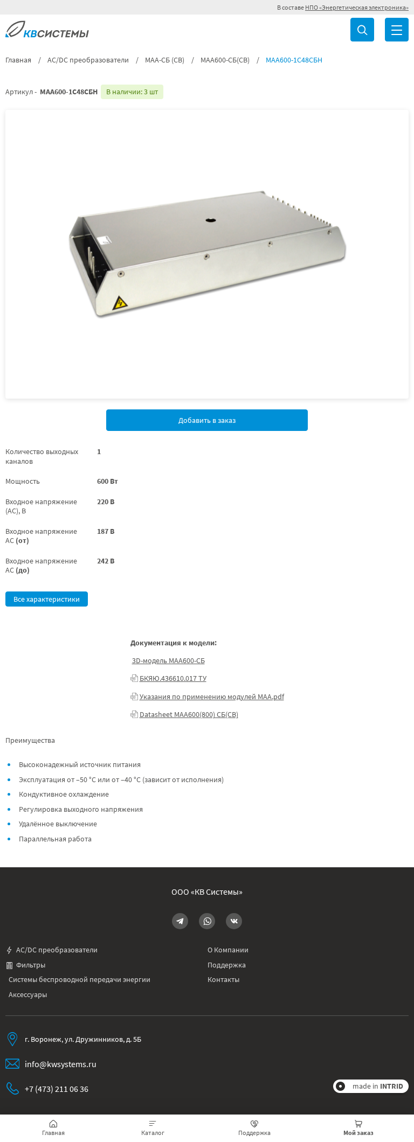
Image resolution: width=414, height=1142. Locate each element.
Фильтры (30, 965)
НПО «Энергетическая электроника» (357, 7)
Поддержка (227, 965)
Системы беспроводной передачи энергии (79, 979)
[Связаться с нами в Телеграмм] (180, 921)
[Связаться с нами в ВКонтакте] (234, 921)
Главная (18, 60)
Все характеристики (46, 599)
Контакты (223, 979)
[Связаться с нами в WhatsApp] (207, 921)
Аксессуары (28, 994)
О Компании (228, 950)
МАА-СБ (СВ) (164, 60)
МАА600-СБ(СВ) (225, 60)
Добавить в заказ (207, 420)
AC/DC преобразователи (88, 60)
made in (378, 1086)
